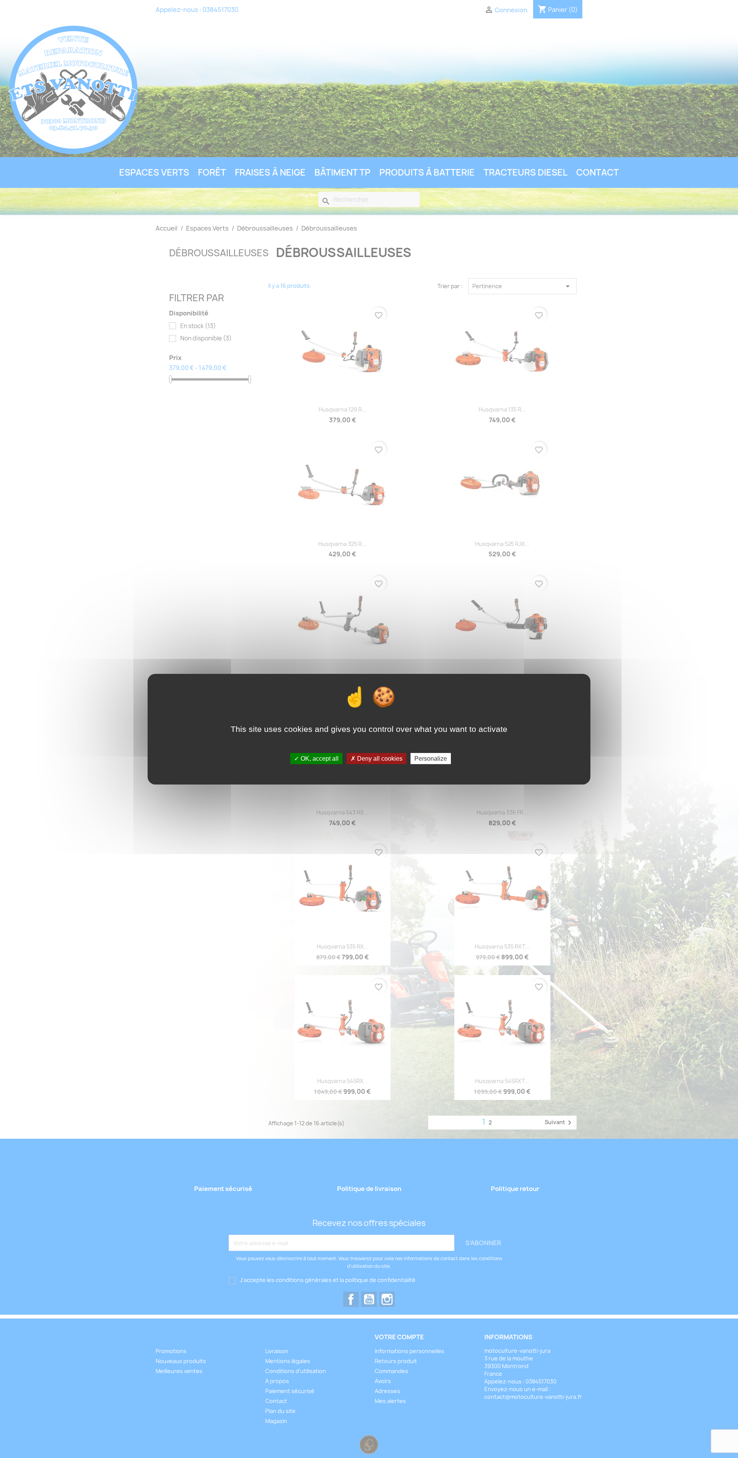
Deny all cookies (379, 758)
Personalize (430, 758)
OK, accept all (319, 758)
